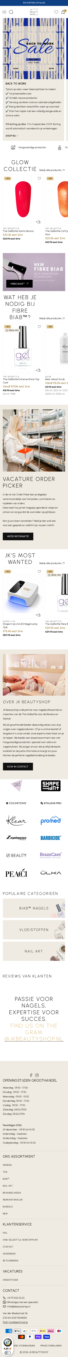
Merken (7, 1165)
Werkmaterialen (12, 1199)
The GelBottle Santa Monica (18, 231)
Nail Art (8, 1185)
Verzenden (9, 1253)
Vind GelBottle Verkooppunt (20, 1239)
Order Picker (10, 1280)
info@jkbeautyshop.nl (18, 1306)
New (5, 1213)
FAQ (5, 1233)
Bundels (8, 1206)
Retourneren (10, 1260)
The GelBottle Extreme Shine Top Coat (21, 381)
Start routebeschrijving (15, 1322)
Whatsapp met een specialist (22, 1302)
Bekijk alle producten (50, 170)
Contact (8, 1246)
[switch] (8, 1353)
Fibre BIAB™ (18, 283)
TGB (5, 1172)
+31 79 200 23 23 (15, 1297)
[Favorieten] (56, 12)
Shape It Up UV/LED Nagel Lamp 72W (20, 626)
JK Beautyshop (38, 1352)
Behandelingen (12, 1192)
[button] (4, 12)
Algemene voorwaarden (20, 1345)
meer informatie (18, 536)
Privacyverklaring (51, 1345)
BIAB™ (6, 1179)
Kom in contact (18, 766)
